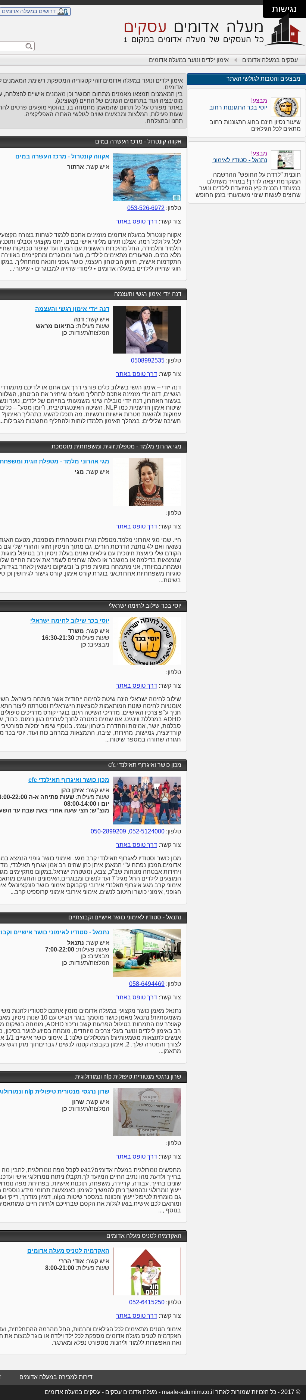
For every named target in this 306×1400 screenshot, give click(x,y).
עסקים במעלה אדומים (270, 60)
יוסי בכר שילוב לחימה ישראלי (145, 605)
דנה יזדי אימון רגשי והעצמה (147, 294)
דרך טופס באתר (136, 221)
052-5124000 (147, 831)
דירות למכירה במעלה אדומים (56, 1377)
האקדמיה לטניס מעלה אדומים (143, 1236)
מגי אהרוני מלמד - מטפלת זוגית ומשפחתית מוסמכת (116, 446)
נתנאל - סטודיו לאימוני (239, 160)
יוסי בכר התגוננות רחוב (238, 107)
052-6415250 (147, 1302)
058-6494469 (147, 984)
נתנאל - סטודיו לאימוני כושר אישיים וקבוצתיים (124, 917)
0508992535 (148, 360)
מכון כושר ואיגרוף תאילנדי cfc (144, 765)
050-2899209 (108, 831)
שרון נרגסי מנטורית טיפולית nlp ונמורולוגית (128, 1076)
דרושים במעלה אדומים (29, 11)
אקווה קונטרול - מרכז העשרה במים (138, 141)
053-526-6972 (146, 208)
